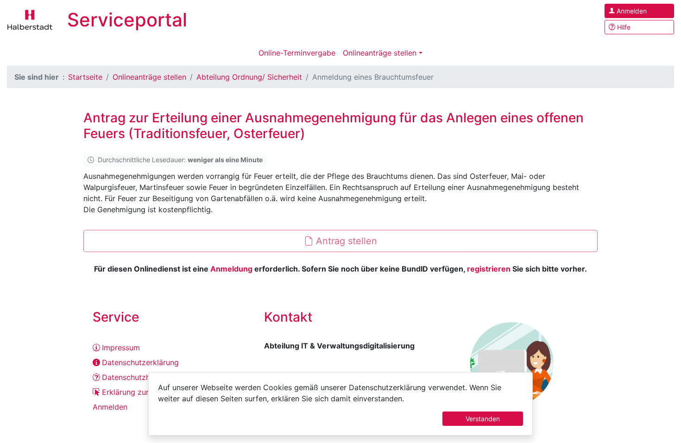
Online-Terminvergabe (297, 52)
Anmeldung (231, 268)
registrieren (489, 268)
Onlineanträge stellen (379, 52)
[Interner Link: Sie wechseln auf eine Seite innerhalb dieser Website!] (30, 19)
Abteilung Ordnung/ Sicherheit (249, 77)
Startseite (85, 77)
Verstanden (483, 419)
